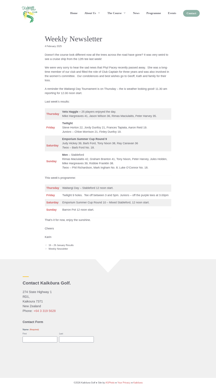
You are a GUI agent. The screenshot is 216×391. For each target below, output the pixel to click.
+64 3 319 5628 (45, 311)
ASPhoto (110, 382)
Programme (153, 13)
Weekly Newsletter (58, 248)
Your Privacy (124, 382)
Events (172, 13)
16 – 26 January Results (61, 245)
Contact (191, 13)
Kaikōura (137, 382)
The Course (114, 13)
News (136, 13)
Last (61, 333)
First (25, 333)
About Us (90, 13)
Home (73, 13)
